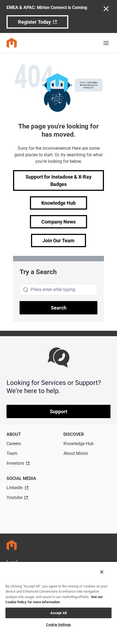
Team (12, 453)
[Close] (102, 572)
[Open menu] (106, 43)
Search (58, 308)
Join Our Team (58, 240)
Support (58, 411)
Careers (14, 443)
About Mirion (75, 453)
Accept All (58, 613)
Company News (58, 222)
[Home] (12, 43)
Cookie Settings (58, 625)
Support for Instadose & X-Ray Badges (58, 180)
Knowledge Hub (58, 203)
